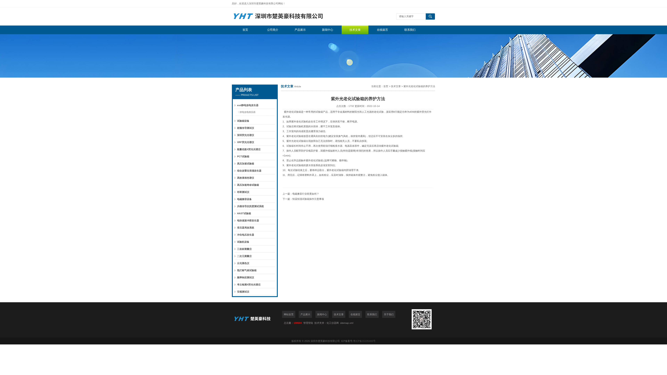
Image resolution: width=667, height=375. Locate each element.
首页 (245, 29)
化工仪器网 (333, 323)
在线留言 (382, 29)
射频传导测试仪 (245, 128)
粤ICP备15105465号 (364, 341)
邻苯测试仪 (243, 192)
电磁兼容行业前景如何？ (305, 193)
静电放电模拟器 (248, 112)
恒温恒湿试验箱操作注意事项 (308, 199)
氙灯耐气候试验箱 (247, 270)
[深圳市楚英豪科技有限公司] (284, 16)
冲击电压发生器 (245, 234)
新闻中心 (327, 29)
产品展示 (300, 29)
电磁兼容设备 (244, 199)
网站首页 (289, 314)
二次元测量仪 (244, 256)
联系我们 (409, 29)
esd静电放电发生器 (247, 105)
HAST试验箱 (244, 213)
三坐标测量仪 (244, 249)
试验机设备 (243, 241)
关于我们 (389, 314)
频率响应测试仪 (245, 277)
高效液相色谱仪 (245, 177)
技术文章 (355, 29)
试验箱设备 (243, 120)
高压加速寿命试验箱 (248, 185)
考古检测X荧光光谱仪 (249, 284)
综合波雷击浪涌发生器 (249, 170)
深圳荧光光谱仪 (245, 135)
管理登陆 (308, 323)
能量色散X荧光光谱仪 (249, 149)
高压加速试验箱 (245, 163)
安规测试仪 (243, 291)
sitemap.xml (346, 323)
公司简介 (272, 29)
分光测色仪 (243, 263)
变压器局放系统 (245, 227)
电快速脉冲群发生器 (248, 220)
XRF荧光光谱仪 (245, 142)
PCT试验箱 (243, 156)
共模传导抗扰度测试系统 (250, 206)
